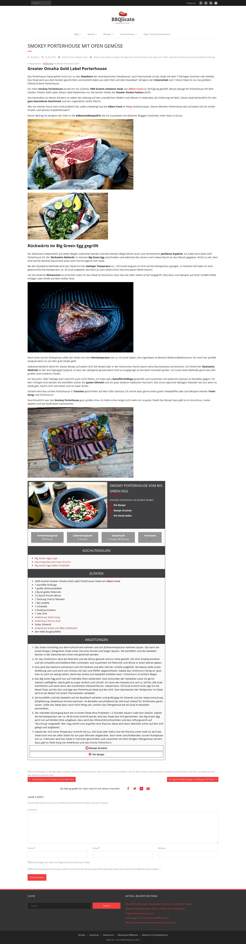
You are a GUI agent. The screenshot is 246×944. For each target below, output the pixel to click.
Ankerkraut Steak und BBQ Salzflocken (56, 628)
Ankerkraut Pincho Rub (48, 620)
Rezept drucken (122, 510)
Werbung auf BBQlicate (128, 935)
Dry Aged (125, 57)
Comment (32, 809)
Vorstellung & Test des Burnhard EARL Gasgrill (147, 917)
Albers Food (99, 57)
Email (96, 848)
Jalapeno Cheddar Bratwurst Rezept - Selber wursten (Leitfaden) (155, 908)
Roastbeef (201, 57)
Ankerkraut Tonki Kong (47, 617)
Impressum (94, 935)
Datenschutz (108, 935)
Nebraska (174, 57)
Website (162, 848)
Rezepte (107, 34)
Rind (85, 57)
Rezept (193, 57)
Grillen (166, 57)
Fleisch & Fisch (68, 57)
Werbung (211, 57)
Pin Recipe (119, 505)
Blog (76, 34)
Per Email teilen (122, 515)
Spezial (91, 34)
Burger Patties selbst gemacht (140, 913)
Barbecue (109, 57)
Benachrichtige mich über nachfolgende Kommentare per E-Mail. (60, 862)
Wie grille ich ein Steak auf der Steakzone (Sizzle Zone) (151, 922)
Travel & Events (127, 34)
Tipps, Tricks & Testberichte (156, 34)
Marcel (36, 57)
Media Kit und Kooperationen (155, 935)
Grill (160, 57)
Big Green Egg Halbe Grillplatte (52, 565)
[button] (111, 495)
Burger (117, 57)
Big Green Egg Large (46, 558)
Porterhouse (184, 57)
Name (31, 848)
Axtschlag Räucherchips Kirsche (53, 561)
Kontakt (81, 935)
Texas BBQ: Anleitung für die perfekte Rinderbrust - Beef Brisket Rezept (159, 904)
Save (141, 788)
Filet (131, 57)
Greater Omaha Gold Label (145, 57)
